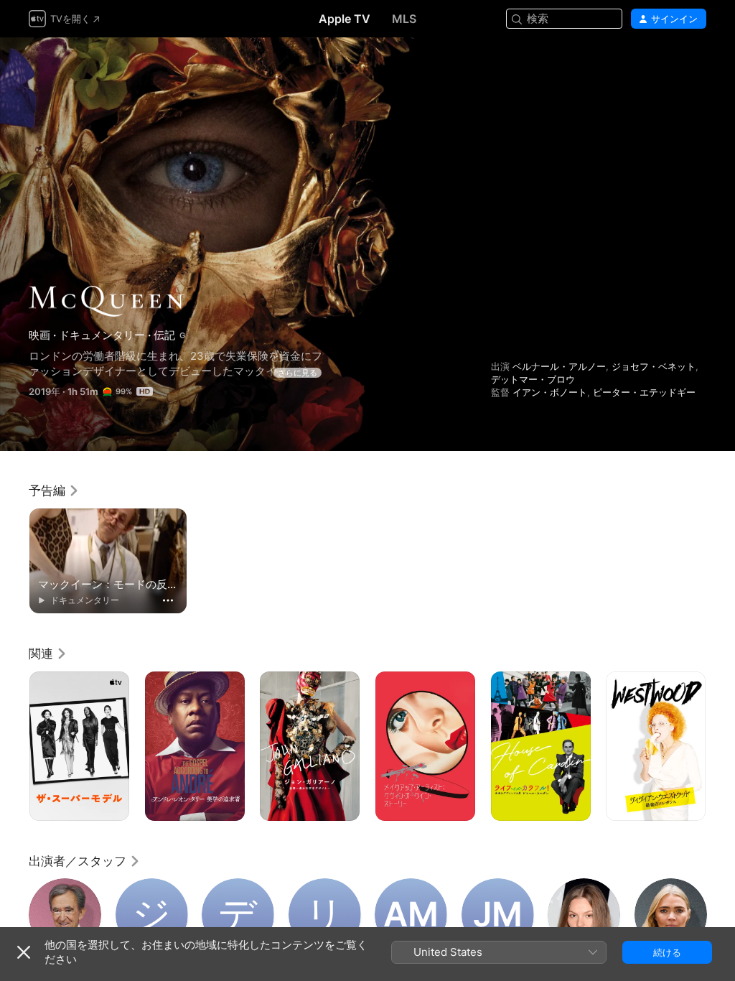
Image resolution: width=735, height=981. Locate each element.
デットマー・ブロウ (533, 379)
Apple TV (344, 18)
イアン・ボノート (549, 392)
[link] (54, 490)
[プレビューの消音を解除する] (696, 66)
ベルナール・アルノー (559, 366)
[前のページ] (14, 746)
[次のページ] (721, 746)
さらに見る (297, 373)
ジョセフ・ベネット (654, 366)
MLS (404, 18)
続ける (667, 952)
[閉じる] (23, 952)
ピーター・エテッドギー (644, 392)
